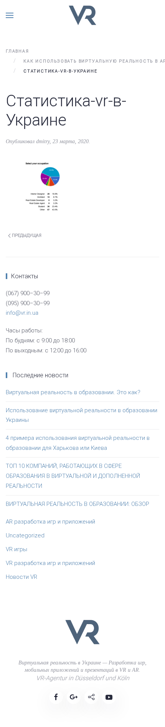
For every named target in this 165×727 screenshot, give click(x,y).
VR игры (16, 549)
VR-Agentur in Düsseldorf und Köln (82, 678)
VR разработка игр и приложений (50, 563)
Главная (17, 51)
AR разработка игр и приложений (50, 521)
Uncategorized (25, 535)
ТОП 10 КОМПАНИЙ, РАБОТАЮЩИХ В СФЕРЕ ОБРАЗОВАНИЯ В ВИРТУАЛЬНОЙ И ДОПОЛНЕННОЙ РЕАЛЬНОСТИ (73, 476)
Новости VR (21, 576)
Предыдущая (26, 235)
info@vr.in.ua (22, 312)
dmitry (43, 141)
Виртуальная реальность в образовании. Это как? (73, 392)
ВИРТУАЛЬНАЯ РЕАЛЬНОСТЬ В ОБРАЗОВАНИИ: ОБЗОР (77, 504)
